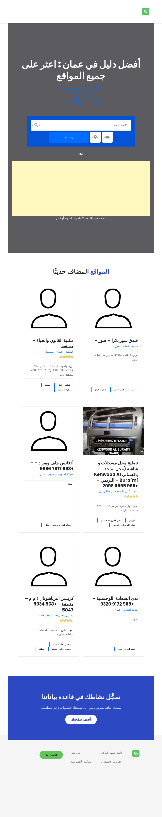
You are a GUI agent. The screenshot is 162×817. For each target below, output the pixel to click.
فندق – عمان (100, 389)
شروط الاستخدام (111, 761)
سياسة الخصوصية (81, 761)
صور (133, 389)
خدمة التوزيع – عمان (126, 649)
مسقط (47, 385)
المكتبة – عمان (64, 385)
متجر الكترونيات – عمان (111, 520)
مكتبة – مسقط (64, 389)
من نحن (75, 752)
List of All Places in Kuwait (81, 103)
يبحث (69, 137)
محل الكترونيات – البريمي (124, 525)
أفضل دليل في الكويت (81, 93)
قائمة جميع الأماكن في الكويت (81, 88)
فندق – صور (119, 389)
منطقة (41, 649)
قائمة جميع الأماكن (111, 752)
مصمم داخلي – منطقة (61, 649)
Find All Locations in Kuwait (81, 98)
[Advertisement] (81, 188)
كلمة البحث (36, 125)
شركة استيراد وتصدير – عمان (58, 525)
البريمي (132, 520)
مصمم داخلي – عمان (62, 644)
